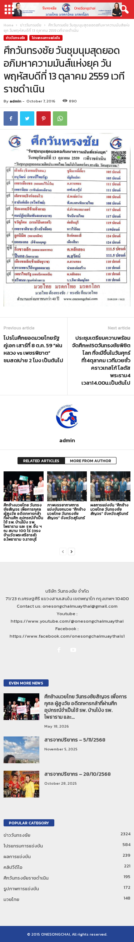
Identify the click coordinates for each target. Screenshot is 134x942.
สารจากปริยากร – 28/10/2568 (77, 774)
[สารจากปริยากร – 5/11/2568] (21, 749)
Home (8, 25)
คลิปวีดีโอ (13, 867)
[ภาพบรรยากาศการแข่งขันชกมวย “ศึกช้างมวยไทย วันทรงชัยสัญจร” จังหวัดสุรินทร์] (67, 486)
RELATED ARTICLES (41, 461)
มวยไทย (11, 899)
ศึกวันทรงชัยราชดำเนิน (26, 878)
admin (15, 101)
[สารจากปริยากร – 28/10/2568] (21, 784)
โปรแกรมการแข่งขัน (46, 37)
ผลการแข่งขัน (17, 856)
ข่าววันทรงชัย (30, 25)
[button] (123, 9)
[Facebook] (60, 650)
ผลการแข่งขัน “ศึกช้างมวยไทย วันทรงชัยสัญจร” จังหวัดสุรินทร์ (109, 509)
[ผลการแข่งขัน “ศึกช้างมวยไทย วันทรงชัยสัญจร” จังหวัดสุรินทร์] (110, 486)
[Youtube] (74, 650)
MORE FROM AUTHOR (90, 461)
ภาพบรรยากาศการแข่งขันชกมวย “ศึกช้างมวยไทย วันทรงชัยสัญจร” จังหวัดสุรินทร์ (66, 511)
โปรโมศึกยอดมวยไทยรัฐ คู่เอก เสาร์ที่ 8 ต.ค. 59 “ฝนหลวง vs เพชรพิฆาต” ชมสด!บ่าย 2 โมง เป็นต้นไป (33, 349)
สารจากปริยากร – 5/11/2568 (74, 740)
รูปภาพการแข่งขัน (21, 888)
